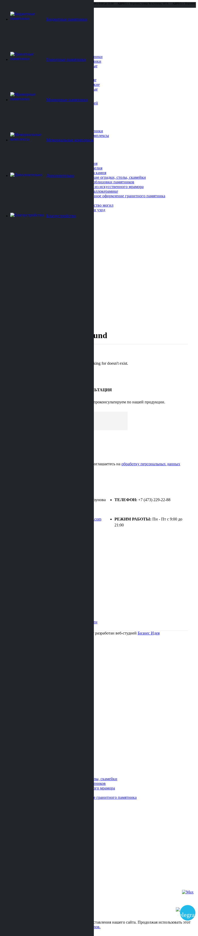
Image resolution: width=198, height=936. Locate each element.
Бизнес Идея (149, 633)
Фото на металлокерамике (95, 191)
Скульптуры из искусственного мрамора (108, 186)
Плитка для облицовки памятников (103, 182)
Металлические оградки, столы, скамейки (109, 177)
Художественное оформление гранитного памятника (118, 196)
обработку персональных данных (150, 464)
